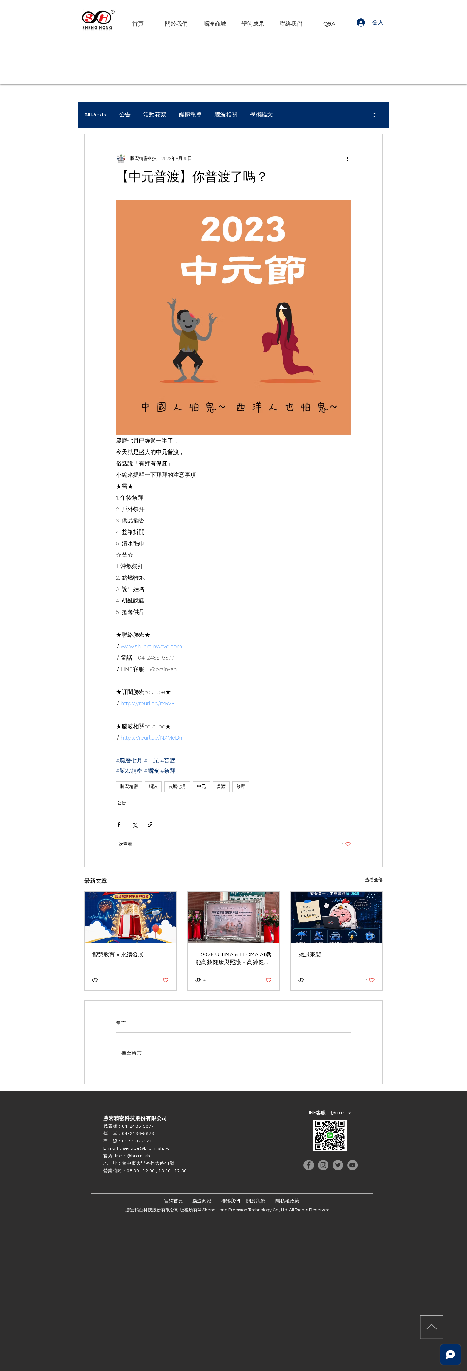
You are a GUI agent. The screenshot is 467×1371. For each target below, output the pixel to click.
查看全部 (374, 879)
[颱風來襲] (336, 917)
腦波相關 (225, 115)
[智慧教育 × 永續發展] (130, 917)
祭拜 (240, 786)
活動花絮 (154, 115)
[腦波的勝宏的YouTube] (352, 1165)
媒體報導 (190, 115)
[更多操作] (347, 158)
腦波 (153, 786)
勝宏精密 (129, 786)
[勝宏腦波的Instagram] (323, 1165)
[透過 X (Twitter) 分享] (135, 825)
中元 (201, 786)
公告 (125, 115)
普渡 (221, 786)
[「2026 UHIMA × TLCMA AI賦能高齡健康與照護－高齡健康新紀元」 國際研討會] (234, 917)
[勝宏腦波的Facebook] (308, 1165)
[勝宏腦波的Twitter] (338, 1165)
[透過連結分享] (150, 825)
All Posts (95, 115)
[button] (375, 114)
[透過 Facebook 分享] (119, 825)
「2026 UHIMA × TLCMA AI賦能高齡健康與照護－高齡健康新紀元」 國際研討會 (233, 959)
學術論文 (261, 115)
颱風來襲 (309, 955)
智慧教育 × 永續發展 (118, 955)
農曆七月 (177, 786)
